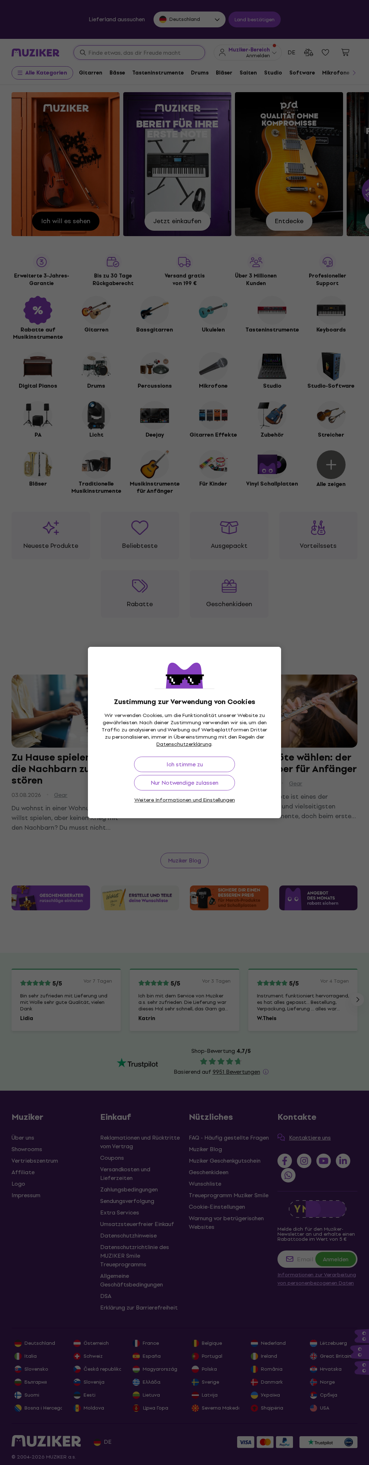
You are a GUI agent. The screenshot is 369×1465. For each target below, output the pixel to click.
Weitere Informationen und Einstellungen (184, 800)
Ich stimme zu (184, 764)
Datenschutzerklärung (184, 744)
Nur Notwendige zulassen (184, 782)
